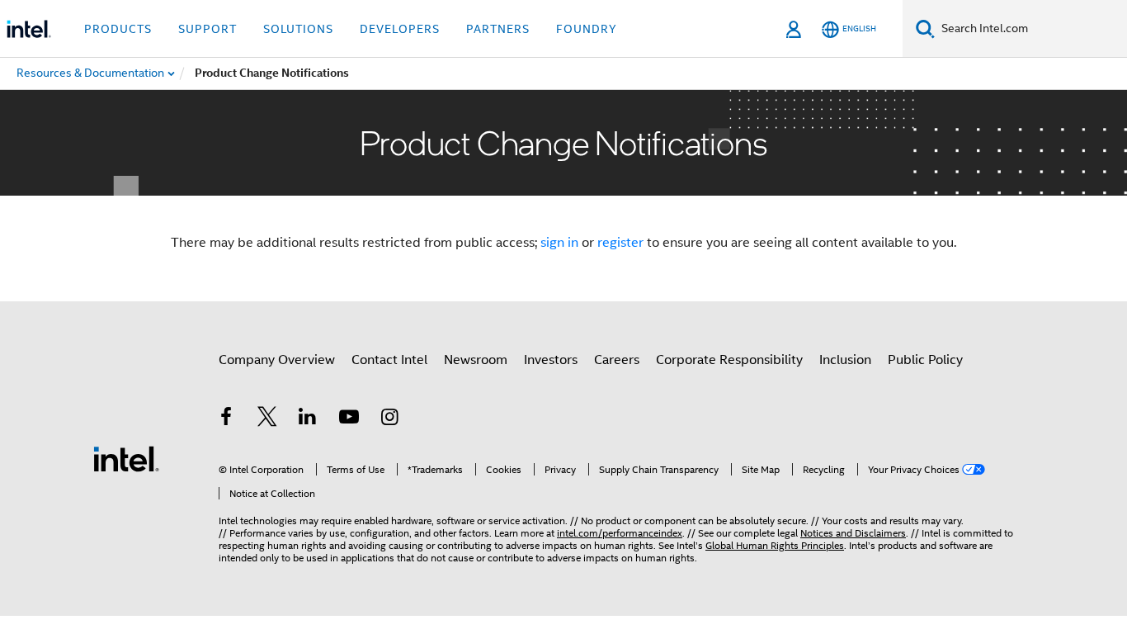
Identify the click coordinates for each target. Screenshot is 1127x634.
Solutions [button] (298, 28)
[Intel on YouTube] (349, 419)
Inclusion (845, 360)
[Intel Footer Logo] (126, 458)
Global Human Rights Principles (774, 545)
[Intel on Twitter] (267, 419)
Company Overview (277, 360)
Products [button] (118, 28)
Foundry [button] (586, 28)
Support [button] (207, 28)
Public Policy (925, 360)
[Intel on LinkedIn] (308, 419)
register (620, 242)
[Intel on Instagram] (389, 419)
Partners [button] (498, 28)
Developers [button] (400, 28)
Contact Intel (389, 360)
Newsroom (475, 360)
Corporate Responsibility (729, 360)
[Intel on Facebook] (226, 419)
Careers (616, 360)
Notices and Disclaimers (853, 533)
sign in (559, 242)
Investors (551, 360)
